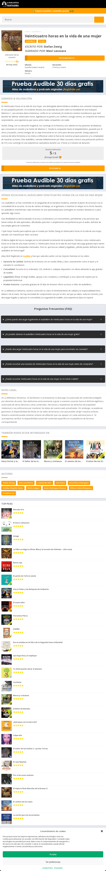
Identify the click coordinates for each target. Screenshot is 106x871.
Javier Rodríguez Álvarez (55, 488)
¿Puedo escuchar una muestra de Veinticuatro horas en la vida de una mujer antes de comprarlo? (49, 364)
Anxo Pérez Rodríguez (79, 483)
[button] (101, 831)
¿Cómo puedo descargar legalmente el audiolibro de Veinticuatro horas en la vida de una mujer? (48, 319)
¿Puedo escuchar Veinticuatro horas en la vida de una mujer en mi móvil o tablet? (42, 379)
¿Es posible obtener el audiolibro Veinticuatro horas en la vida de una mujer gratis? (42, 334)
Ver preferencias (53, 862)
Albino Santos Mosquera (81, 488)
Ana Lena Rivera (26, 483)
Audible (27, 256)
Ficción (42, 41)
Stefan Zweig (9, 483)
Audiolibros (36, 31)
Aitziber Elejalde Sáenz (13, 488)
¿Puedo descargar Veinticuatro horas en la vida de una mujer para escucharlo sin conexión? (46, 349)
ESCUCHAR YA (55, 168)
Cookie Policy (47, 868)
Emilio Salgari (33, 488)
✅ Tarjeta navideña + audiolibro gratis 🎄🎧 (53, 11)
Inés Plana (60, 483)
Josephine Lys (8, 493)
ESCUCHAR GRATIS (66, 58)
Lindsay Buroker (44, 483)
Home (27, 31)
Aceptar (53, 854)
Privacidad (58, 868)
